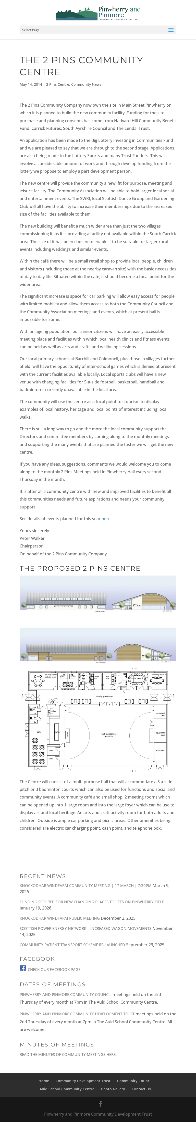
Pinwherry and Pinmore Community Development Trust (77, 1013)
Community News (86, 84)
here (106, 518)
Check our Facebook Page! (54, 969)
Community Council (134, 1080)
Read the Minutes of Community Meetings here (68, 1054)
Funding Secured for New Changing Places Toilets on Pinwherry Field (92, 901)
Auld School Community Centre (67, 1089)
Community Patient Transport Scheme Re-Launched (72, 944)
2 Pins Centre (57, 84)
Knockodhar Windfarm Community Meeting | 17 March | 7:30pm (86, 885)
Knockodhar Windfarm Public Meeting (60, 918)
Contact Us (141, 1089)
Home (44, 1080)
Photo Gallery (113, 1089)
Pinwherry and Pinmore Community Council (66, 994)
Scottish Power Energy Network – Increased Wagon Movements (85, 928)
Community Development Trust (83, 1080)
